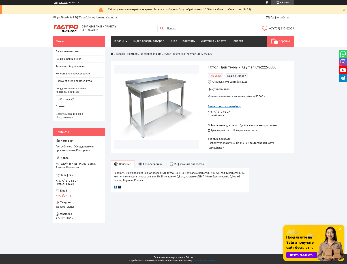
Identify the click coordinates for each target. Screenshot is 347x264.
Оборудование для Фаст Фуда (74, 81)
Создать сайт (61, 2)
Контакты (189, 41)
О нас (173, 41)
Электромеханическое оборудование (69, 115)
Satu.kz (189, 257)
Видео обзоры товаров (148, 41)
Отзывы (60, 106)
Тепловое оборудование (70, 66)
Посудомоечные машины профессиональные (71, 90)
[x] (119, 187)
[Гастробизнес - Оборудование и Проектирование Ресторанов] (66, 28)
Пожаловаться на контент (205, 260)
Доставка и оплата (213, 41)
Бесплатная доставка (224, 125)
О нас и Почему (65, 99)
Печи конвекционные (68, 58)
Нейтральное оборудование (144, 53)
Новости (237, 41)
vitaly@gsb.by (63, 195)
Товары (118, 41)
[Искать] (161, 28)
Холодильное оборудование (73, 73)
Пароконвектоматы (67, 51)
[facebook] (115, 187)
